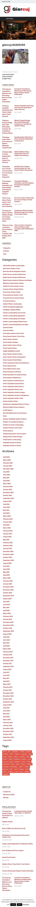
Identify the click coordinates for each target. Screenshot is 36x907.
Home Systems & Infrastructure (13, 380)
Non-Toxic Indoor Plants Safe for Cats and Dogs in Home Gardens (24, 199)
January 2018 (7, 654)
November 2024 (8, 492)
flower (28, 756)
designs (16, 756)
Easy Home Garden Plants (11, 292)
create (4, 756)
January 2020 (7, 584)
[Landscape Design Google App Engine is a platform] (7, 811)
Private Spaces (8, 431)
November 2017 (8, 660)
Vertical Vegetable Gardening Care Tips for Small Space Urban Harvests (24, 107)
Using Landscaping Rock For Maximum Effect (17, 844)
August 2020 (7, 563)
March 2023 (7, 528)
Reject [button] (19, 904)
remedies (10, 771)
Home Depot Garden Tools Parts (13, 336)
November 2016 (8, 696)
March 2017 (7, 684)
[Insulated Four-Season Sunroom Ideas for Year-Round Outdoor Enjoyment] (7, 166)
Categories (6, 248)
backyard (28, 751)
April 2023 (6, 525)
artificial (22, 751)
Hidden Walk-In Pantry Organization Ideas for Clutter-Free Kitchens (21, 153)
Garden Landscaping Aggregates (14, 315)
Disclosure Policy (9, 794)
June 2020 (6, 569)
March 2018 (7, 649)
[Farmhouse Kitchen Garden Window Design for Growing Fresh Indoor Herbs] (7, 210)
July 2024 (6, 504)
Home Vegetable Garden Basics (13, 383)
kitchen (23, 764)
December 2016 (8, 693)
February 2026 (8, 463)
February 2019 (8, 616)
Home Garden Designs (10, 342)
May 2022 (6, 539)
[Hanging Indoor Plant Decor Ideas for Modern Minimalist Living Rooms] (7, 137)
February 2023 (8, 531)
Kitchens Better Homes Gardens (13, 407)
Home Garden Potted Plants (12, 360)
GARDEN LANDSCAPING (11, 310)
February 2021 (8, 545)
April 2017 (6, 681)
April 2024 (6, 513)
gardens (24, 759)
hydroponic (6, 764)
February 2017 (8, 687)
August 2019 (7, 598)
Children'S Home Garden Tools (13, 286)
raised (4, 771)
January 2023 (7, 533)
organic (21, 766)
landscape (6, 766)
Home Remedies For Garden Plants (14, 374)
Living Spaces (7, 410)
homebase (17, 761)
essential (22, 756)
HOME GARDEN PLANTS (11, 351)
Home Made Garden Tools (11, 369)
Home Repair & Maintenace (12, 377)
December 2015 (8, 728)
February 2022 (8, 542)
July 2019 (6, 601)
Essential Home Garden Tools (13, 295)
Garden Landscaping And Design (14, 318)
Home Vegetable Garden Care (13, 389)
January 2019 (7, 619)
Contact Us (6, 791)
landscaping (13, 766)
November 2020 (8, 554)
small (16, 771)
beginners (24, 754)
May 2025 (6, 477)
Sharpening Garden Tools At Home (14, 433)
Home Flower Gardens (10, 339)
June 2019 (6, 604)
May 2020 (6, 572)
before (11, 754)
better (30, 754)
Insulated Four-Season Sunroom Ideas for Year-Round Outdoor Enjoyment (23, 168)
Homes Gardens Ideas (10, 401)
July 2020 (6, 566)
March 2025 (7, 483)
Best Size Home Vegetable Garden (14, 271)
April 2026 (6, 457)
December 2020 (8, 551)
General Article (8, 327)
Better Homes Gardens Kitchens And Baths (17, 280)
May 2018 (6, 643)
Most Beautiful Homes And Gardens (15, 413)
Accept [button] (13, 904)
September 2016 (8, 702)
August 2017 (7, 669)
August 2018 (7, 634)
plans (11, 769)
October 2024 (7, 495)
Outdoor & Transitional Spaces (13, 422)
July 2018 (6, 637)
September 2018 (8, 631)
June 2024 (6, 507)
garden (11, 759)
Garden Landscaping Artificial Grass (15, 321)
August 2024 (7, 501)
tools (21, 771)
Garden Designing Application (13, 307)
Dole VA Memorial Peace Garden (13, 850)
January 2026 (7, 466)
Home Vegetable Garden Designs (14, 392)
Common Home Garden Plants (13, 289)
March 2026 (7, 460)
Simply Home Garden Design (12, 436)
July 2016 (6, 708)
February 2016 (8, 722)
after (9, 751)
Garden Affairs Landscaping (12, 304)
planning (5, 769)
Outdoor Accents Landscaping (13, 425)
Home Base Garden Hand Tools (13, 333)
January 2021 (7, 548)
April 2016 (6, 716)
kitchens (29, 764)
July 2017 (6, 672)
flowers (5, 759)
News (5, 416)
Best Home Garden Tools (11, 268)
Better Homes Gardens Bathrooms (14, 274)
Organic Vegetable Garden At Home (14, 419)
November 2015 (8, 731)
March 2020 (7, 578)
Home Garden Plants (10, 348)
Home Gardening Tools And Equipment (16, 363)
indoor (17, 764)
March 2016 (7, 719)
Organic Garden (7, 821)
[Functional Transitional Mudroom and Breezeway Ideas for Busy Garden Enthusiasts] (7, 89)
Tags (4, 254)
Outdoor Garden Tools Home (12, 428)
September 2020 (8, 560)
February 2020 (8, 581)
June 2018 (6, 640)
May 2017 (6, 678)
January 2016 (7, 725)
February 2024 (8, 519)
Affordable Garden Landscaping (13, 265)
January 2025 (7, 489)
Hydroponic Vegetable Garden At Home (16, 404)
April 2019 (6, 610)
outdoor (27, 766)
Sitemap (5, 797)
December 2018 (8, 622)
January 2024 (7, 522)
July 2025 (6, 472)
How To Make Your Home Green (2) (13, 828)
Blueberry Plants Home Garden (13, 283)
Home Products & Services (12, 372)
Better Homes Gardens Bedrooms (14, 277)
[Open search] (31, 19)
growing (5, 761)
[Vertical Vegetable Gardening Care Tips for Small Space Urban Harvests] (7, 106)
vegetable (27, 771)
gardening (17, 759)
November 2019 (8, 590)
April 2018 (6, 646)
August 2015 (7, 740)
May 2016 (6, 713)
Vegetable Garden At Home (12, 442)
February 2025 (8, 486)
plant (16, 769)
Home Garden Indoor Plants (12, 345)
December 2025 (8, 469)
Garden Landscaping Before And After (15, 324)
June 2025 (6, 474)
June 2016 (6, 711)
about (4, 751)
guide (10, 761)
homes (23, 761)
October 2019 (7, 593)
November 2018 (8, 625)
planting (21, 769)
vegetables (6, 774)
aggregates (15, 751)
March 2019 (7, 613)
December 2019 (8, 587)
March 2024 (7, 516)
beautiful (5, 754)
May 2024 (6, 510)
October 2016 (7, 699)
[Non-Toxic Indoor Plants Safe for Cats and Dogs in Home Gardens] (7, 198)
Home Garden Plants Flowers (12, 354)
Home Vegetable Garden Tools (13, 398)
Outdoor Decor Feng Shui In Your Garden (16, 864)
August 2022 (7, 536)
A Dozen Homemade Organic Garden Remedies (18, 871)
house (28, 761)
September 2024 (8, 498)
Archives (6, 251)
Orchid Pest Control (8, 857)
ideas (12, 764)
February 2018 (8, 652)
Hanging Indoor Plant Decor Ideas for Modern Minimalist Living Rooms (23, 139)
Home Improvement (9, 366)
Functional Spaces (9, 301)
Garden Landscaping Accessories (14, 312)
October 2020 (7, 557)
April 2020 (6, 575)
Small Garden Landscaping (12, 439)
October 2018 (7, 628)
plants (27, 769)
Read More (25, 904)
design (10, 756)
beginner (17, 754)
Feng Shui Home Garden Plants (13, 298)
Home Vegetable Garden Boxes (13, 386)
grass (29, 759)
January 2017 (7, 690)
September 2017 (8, 666)
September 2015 (8, 737)
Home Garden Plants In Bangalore (14, 357)
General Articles (8, 330)
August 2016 (7, 705)
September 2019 (8, 595)
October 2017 (7, 663)
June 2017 (6, 675)
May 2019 (6, 607)
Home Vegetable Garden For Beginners (16, 395)
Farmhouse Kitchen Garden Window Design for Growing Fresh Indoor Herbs (23, 212)
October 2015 (7, 734)
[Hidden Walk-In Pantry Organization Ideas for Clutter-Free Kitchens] (7, 152)
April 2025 (6, 480)
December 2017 (8, 657)
